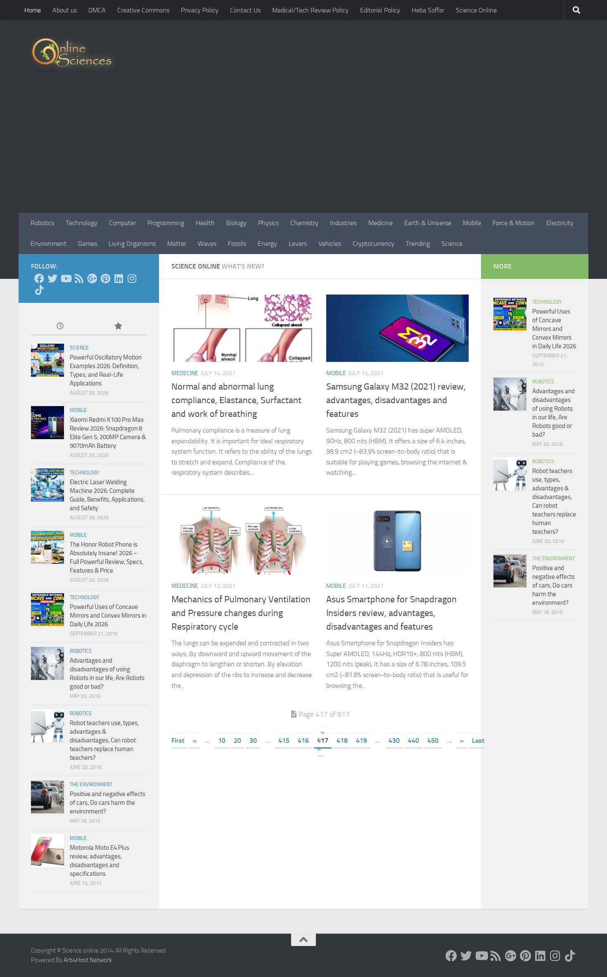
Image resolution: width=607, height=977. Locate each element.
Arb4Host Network (88, 960)
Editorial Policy (380, 10)
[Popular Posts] (118, 326)
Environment (48, 243)
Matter (176, 243)
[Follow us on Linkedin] (118, 278)
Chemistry (304, 223)
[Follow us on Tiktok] (39, 290)
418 (342, 740)
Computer (122, 223)
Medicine (380, 223)
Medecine (184, 373)
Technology (81, 223)
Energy (267, 243)
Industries (343, 223)
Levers (298, 243)
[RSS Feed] (79, 278)
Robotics (42, 223)
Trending (418, 243)
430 (394, 740)
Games (87, 243)
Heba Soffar (428, 10)
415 (283, 740)
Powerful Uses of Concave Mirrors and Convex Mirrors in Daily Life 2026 (108, 615)
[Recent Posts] (60, 326)
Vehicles (329, 243)
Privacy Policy (199, 10)
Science (451, 243)
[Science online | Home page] (75, 54)
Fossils (237, 243)
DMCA (97, 10)
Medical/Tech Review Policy (310, 10)
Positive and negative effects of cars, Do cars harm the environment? (107, 802)
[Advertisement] (303, 151)
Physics (268, 223)
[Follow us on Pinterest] (105, 278)
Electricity (560, 223)
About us (64, 10)
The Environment (91, 784)
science (79, 348)
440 (413, 740)
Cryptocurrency (373, 243)
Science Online (476, 10)
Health (205, 223)
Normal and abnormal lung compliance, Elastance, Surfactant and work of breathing (236, 400)
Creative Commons (143, 10)
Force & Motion (514, 223)
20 (237, 740)
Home (32, 10)
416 (303, 740)
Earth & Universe (427, 223)
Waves (207, 243)
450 (433, 740)
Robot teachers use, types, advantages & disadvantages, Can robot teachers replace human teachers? (104, 740)
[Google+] (92, 278)
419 (361, 740)
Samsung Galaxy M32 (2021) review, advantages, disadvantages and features (396, 400)
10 (221, 740)
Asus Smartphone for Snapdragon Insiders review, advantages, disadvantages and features (391, 613)
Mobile (472, 223)
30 (253, 740)
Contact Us (245, 10)
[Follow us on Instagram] (132, 278)
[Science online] (39, 278)
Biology (236, 223)
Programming (165, 223)
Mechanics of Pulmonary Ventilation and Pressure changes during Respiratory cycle (241, 613)
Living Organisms (132, 243)
